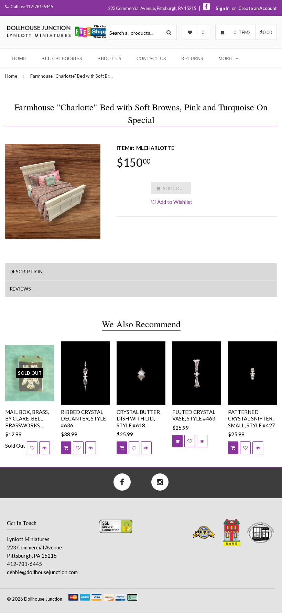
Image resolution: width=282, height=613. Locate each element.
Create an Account (257, 8)
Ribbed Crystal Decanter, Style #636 (83, 418)
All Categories (61, 58)
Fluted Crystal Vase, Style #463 (193, 415)
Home (19, 58)
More (226, 58)
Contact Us (151, 58)
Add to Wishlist (174, 202)
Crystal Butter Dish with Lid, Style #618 (138, 418)
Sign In (222, 8)
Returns (192, 58)
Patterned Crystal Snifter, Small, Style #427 (251, 418)
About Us (109, 58)
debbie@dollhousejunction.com (42, 572)
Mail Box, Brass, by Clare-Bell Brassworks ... (27, 418)
